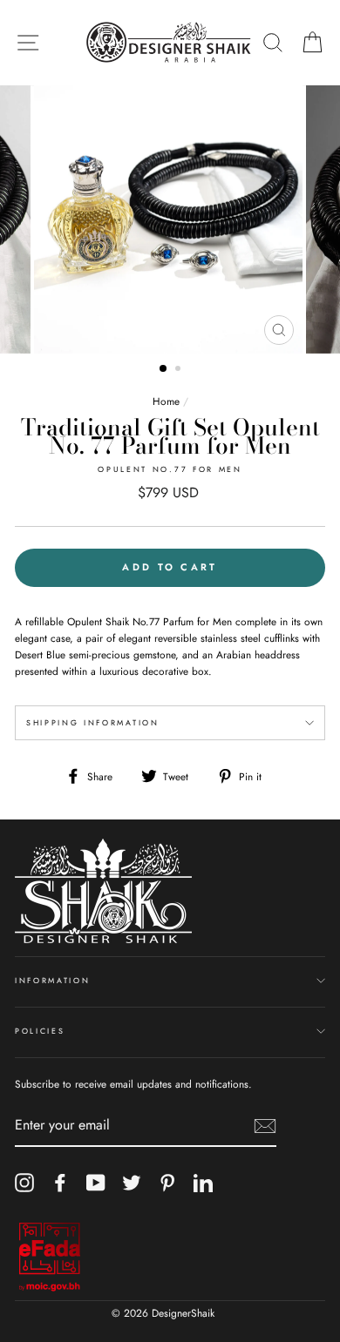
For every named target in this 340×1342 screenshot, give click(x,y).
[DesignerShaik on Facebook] (60, 1182)
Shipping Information (93, 722)
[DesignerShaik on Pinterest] (167, 1182)
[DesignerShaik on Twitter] (131, 1182)
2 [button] (179, 370)
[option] (170, 219)
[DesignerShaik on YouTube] (95, 1182)
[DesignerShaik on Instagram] (24, 1182)
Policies (40, 1030)
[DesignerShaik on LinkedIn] (203, 1182)
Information (52, 980)
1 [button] (164, 369)
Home (166, 401)
